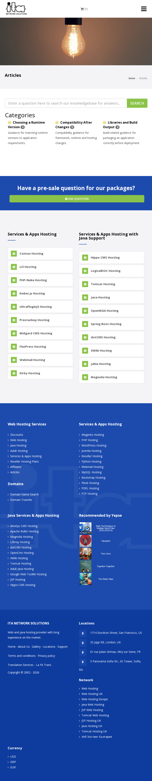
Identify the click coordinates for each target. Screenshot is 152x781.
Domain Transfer (21, 500)
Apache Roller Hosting (24, 531)
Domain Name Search (24, 494)
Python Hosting (91, 461)
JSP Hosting (17, 579)
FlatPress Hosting (32, 346)
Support (63, 646)
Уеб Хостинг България (97, 737)
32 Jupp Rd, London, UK (105, 642)
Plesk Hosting (90, 483)
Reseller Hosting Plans (24, 461)
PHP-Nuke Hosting (33, 280)
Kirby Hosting (29, 373)
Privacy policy (46, 656)
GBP (13, 762)
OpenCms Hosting (22, 553)
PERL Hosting (90, 488)
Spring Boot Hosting (106, 324)
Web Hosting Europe (95, 699)
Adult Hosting (19, 451)
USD (13, 756)
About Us (24, 646)
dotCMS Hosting (103, 337)
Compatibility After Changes (73, 124)
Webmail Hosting (32, 360)
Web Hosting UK (92, 694)
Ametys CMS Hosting (23, 526)
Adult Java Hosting (22, 569)
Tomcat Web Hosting (95, 715)
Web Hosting (18, 440)
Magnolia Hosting (103, 377)
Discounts (16, 435)
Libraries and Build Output (120, 124)
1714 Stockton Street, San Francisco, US (116, 633)
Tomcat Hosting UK (94, 731)
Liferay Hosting (20, 542)
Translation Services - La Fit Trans (29, 665)
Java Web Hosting (93, 704)
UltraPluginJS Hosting (35, 307)
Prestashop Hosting (34, 320)
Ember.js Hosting (32, 293)
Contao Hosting (31, 253)
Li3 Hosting (27, 267)
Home (131, 78)
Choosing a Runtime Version (26, 124)
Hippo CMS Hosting (105, 257)
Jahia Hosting (100, 364)
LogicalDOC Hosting (105, 271)
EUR (13, 767)
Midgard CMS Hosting (35, 333)
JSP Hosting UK (91, 720)
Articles (15, 472)
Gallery (36, 646)
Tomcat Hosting (102, 284)
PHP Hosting (90, 440)
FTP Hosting (89, 493)
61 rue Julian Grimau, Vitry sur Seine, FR (115, 652)
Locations (49, 646)
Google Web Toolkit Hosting (28, 574)
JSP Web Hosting (92, 710)
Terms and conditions (22, 656)
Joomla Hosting (91, 451)
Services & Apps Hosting (26, 456)
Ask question (78, 199)
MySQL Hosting (92, 472)
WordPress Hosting (94, 445)
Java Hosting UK (92, 726)
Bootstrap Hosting (93, 477)
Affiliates (15, 467)
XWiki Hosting (101, 350)
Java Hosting (100, 297)
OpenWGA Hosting (104, 311)
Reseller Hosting (92, 456)
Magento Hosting (93, 435)
